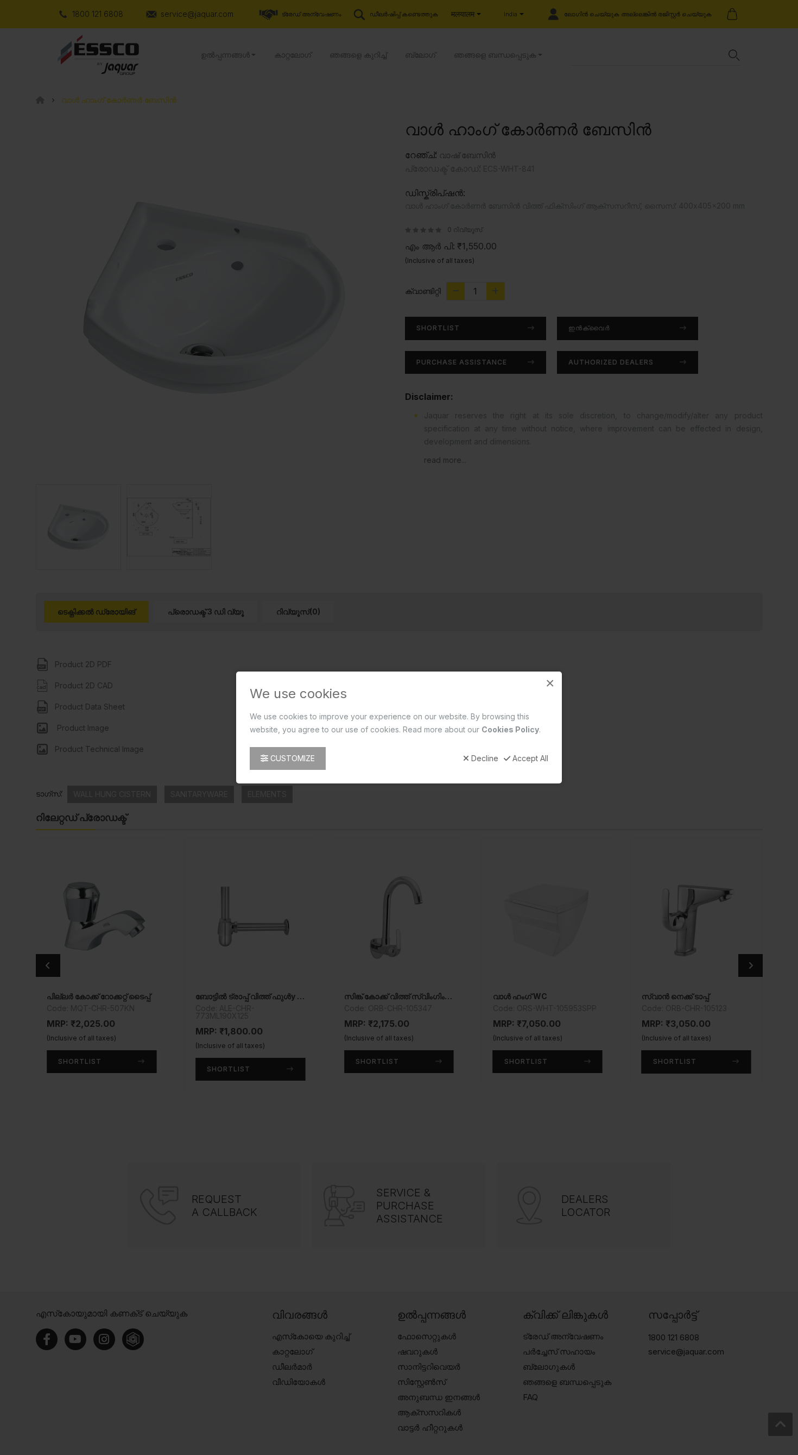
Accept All (529, 758)
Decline (483, 758)
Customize (291, 758)
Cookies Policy (510, 729)
